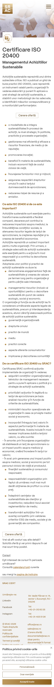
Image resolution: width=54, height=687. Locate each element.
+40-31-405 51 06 (37, 617)
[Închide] (51, 647)
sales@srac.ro (34, 629)
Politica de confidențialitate (10, 635)
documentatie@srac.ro (39, 636)
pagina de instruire (27, 574)
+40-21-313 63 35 (36, 610)
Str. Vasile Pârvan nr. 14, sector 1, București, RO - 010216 (40, 599)
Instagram (7, 614)
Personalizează (27, 667)
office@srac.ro (35, 625)
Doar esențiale (27, 675)
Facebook (7, 607)
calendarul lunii (21, 567)
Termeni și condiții (11, 641)
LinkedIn (6, 601)
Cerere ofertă (27, 115)
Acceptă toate (27, 682)
